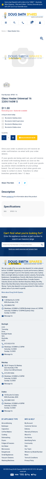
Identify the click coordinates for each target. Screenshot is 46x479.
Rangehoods (6, 452)
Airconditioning (7, 423)
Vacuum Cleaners (8, 457)
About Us (28, 434)
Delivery (27, 429)
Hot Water (5, 446)
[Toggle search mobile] (14, 23)
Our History (28, 437)
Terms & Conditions (31, 457)
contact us (10, 196)
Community (29, 443)
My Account (29, 423)
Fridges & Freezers (8, 443)
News (26, 455)
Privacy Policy (29, 460)
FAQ (26, 446)
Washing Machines (8, 460)
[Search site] (42, 244)
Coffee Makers (7, 432)
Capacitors (5, 429)
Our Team (28, 449)
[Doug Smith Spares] (23, 15)
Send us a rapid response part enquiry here (23, 249)
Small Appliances (7, 455)
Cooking (4, 434)
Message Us (8, 316)
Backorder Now (28, 138)
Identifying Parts (30, 440)
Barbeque (5, 426)
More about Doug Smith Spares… (13, 292)
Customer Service (31, 426)
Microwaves (6, 449)
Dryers (4, 440)
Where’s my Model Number (34, 452)
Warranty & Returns (31, 432)
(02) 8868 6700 (9, 305)
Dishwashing (6, 437)
